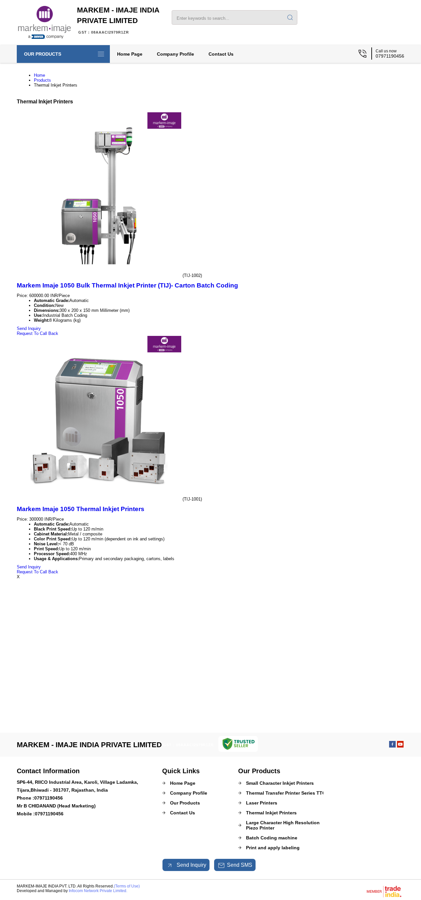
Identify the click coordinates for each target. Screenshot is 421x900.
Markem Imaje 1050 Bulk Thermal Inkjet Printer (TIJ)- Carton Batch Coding (127, 285)
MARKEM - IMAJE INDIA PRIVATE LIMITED (118, 20)
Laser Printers (261, 802)
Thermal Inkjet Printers (271, 812)
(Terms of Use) (127, 886)
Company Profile (175, 54)
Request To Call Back (37, 333)
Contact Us (221, 54)
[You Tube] (400, 746)
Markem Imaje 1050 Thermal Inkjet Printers (80, 508)
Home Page (129, 54)
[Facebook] (392, 746)
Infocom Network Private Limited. (98, 890)
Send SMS (239, 865)
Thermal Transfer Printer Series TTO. (286, 793)
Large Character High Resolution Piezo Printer (283, 825)
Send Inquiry (29, 328)
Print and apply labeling (273, 847)
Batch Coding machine (271, 837)
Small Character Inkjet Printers (280, 783)
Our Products (42, 54)
